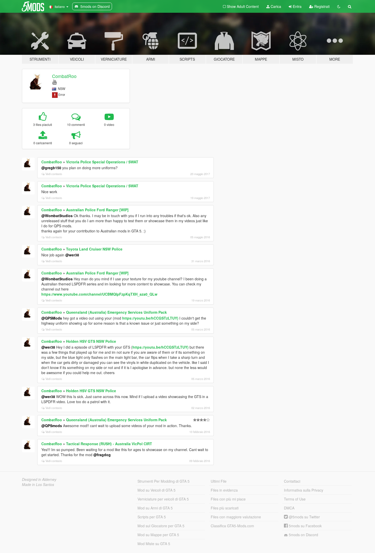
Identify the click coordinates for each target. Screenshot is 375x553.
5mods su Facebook (305, 525)
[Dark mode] (338, 6)
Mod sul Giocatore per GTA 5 (161, 525)
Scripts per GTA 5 (152, 516)
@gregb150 (51, 167)
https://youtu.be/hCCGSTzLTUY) (150, 318)
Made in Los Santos (38, 484)
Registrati (321, 6)
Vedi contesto (53, 174)
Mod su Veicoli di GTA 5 (157, 490)
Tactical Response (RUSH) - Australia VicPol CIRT (109, 443)
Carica (275, 6)
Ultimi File (219, 481)
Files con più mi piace (228, 499)
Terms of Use (295, 499)
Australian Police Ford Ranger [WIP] (97, 209)
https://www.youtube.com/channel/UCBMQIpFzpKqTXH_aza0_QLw (99, 294)
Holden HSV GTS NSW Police (91, 341)
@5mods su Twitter (304, 516)
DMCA (289, 507)
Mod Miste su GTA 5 (154, 543)
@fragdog (102, 454)
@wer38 (72, 254)
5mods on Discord (303, 534)
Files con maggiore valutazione (236, 516)
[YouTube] (54, 81)
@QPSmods (51, 425)
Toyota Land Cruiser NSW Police (94, 249)
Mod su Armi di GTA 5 (155, 507)
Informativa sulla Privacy (303, 490)
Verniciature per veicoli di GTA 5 (163, 499)
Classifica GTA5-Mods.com (232, 525)
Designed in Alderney (39, 479)
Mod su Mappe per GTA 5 (158, 534)
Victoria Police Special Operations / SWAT (102, 161)
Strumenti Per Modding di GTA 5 (164, 481)
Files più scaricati (225, 507)
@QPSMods (51, 318)
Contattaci (292, 481)
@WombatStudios (57, 215)
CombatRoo (64, 76)
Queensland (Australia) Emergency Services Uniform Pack (116, 312)
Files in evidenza (224, 490)
